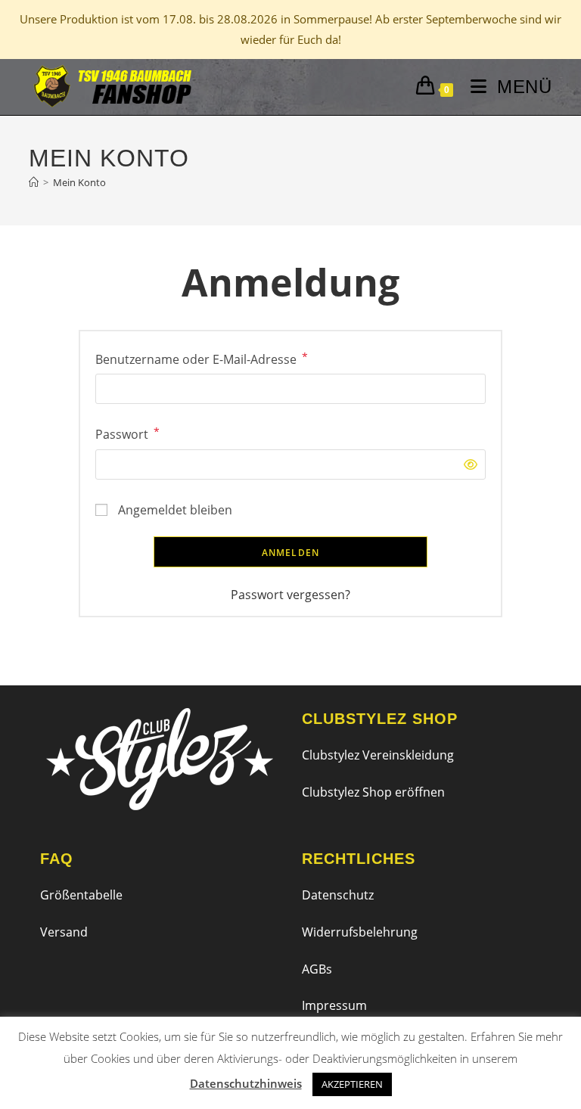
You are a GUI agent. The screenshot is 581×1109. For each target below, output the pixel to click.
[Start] (34, 182)
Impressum (334, 1005)
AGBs (317, 969)
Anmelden (291, 552)
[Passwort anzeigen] (466, 465)
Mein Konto (79, 182)
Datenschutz (338, 895)
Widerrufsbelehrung (360, 932)
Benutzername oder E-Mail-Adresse (201, 358)
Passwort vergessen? (290, 594)
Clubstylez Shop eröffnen (373, 792)
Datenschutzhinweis (246, 1083)
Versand (64, 932)
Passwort (127, 433)
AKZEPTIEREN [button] (352, 1084)
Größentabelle (81, 895)
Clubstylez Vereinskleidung (378, 755)
